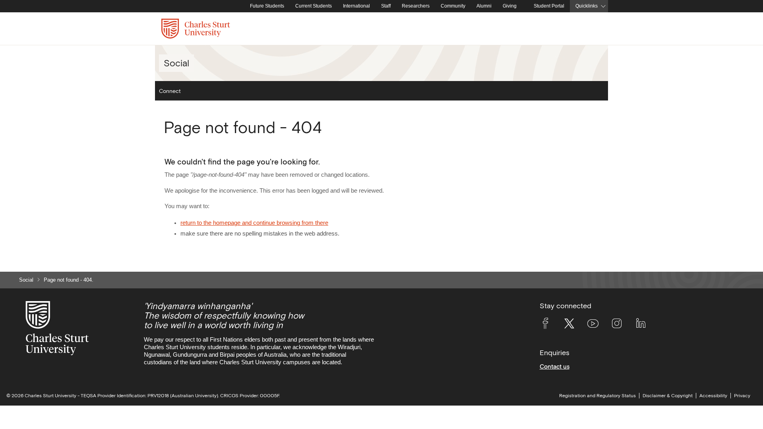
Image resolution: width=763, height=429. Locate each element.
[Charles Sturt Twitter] (569, 325)
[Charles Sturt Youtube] (593, 325)
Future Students (267, 6)
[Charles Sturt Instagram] (617, 325)
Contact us (554, 366)
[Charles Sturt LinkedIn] (640, 325)
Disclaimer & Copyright (668, 395)
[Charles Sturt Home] (242, 6)
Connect (170, 90)
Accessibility (713, 395)
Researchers (416, 6)
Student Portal (549, 6)
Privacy (742, 395)
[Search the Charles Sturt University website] (593, 29)
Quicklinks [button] (586, 6)
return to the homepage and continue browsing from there (254, 223)
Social (26, 280)
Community (453, 6)
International (356, 6)
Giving (510, 6)
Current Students (313, 6)
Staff (386, 6)
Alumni (484, 6)
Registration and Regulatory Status (597, 395)
